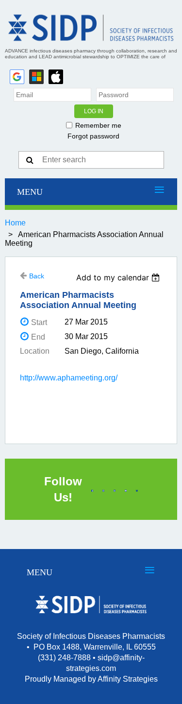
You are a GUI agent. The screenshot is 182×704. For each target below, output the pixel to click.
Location (35, 351)
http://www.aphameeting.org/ (68, 378)
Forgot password (93, 136)
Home (15, 223)
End (38, 337)
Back (36, 276)
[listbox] (119, 277)
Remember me (98, 125)
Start (39, 322)
